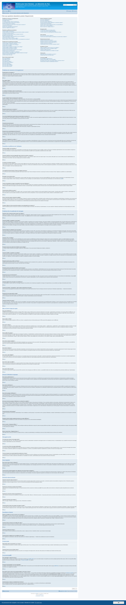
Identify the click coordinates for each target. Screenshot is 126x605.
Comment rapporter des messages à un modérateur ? (11, 51)
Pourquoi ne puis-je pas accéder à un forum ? (9, 48)
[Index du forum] (9, 5)
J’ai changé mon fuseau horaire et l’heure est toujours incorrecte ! (12, 34)
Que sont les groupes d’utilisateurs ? (46, 21)
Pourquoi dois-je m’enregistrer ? (7, 19)
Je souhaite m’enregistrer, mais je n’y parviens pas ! (10, 21)
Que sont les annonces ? (6, 63)
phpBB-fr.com (41, 594)
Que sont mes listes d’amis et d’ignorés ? (46, 35)
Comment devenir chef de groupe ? (46, 23)
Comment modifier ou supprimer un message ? (9, 43)
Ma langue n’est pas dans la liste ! (7, 35)
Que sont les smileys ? (6, 60)
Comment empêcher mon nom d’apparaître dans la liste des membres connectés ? (15, 32)
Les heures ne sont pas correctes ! (8, 33)
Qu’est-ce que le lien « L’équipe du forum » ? (47, 26)
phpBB (61, 178)
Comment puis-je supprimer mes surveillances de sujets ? (49, 50)
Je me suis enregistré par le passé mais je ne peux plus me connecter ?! (14, 24)
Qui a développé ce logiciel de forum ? (46, 58)
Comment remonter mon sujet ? (7, 54)
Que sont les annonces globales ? (7, 62)
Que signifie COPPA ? (5, 20)
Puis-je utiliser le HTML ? (6, 59)
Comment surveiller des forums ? (45, 49)
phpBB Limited (31, 558)
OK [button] (118, 602)
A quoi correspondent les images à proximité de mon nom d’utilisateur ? (13, 36)
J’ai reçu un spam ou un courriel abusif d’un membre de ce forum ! (50, 32)
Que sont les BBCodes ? (6, 58)
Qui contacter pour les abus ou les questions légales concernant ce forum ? (52, 60)
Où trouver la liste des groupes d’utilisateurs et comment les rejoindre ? (51, 22)
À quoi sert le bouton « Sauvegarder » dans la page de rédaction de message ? (15, 52)
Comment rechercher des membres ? (46, 43)
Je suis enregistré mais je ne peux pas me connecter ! (11, 22)
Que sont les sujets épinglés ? (7, 64)
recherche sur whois (69, 572)
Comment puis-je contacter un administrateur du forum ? (49, 61)
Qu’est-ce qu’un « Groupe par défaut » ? (46, 25)
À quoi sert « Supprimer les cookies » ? (8, 27)
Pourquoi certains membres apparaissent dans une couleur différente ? (51, 24)
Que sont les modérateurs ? (44, 20)
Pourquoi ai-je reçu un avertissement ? (8, 50)
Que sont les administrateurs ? (45, 19)
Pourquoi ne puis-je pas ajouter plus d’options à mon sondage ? (12, 46)
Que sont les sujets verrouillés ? (7, 65)
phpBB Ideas (56, 565)
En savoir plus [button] (38, 602)
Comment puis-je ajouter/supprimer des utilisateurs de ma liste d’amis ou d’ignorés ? (53, 36)
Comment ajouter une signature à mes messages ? (10, 44)
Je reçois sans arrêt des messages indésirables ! (48, 31)
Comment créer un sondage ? (7, 45)
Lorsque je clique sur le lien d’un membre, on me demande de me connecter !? (16, 39)
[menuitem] (9, 11)
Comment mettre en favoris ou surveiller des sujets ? (48, 48)
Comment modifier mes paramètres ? (8, 31)
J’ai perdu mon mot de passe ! (7, 25)
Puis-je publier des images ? (6, 61)
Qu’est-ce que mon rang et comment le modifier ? (10, 38)
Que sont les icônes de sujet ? (7, 66)
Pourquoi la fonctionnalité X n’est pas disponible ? (48, 59)
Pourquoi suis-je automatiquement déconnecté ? (10, 26)
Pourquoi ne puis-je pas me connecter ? (8, 23)
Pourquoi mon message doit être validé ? (8, 53)
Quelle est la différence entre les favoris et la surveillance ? (49, 47)
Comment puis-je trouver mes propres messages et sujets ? (50, 44)
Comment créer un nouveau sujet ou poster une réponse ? (11, 42)
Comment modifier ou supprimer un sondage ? (9, 47)
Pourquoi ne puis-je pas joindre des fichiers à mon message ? (12, 49)
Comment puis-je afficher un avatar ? (8, 37)
